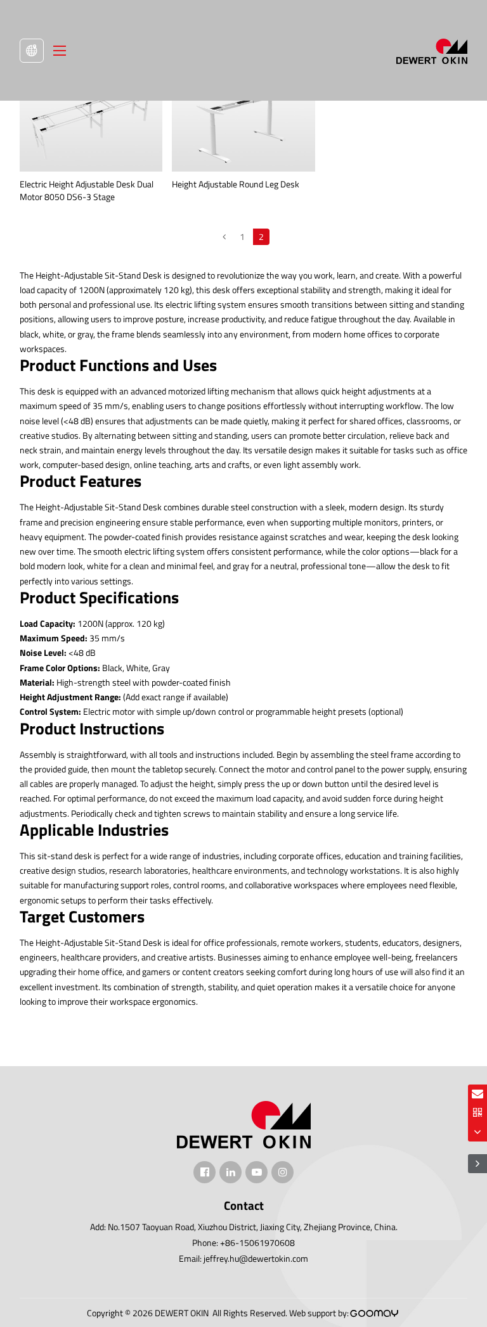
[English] (32, 51)
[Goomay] (374, 1313)
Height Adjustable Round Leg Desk (235, 184)
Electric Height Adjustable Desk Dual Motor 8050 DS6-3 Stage (86, 190)
